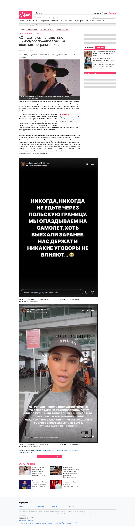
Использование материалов (73, 522)
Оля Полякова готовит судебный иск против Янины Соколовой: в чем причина (104, 54)
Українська (112, 13)
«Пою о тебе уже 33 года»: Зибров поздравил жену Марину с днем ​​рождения (39, 471)
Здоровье (54, 21)
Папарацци (30, 25)
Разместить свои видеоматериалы (57, 522)
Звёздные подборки (47, 29)
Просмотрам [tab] (100, 48)
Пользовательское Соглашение (26, 523)
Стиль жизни (89, 21)
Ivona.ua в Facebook (23, 522)
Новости (22, 25)
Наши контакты (22, 520)
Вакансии (69, 523)
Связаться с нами (44, 522)
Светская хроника (41, 25)
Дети (71, 21)
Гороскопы (100, 21)
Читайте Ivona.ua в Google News (50, 457)
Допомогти (40, 13)
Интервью (52, 25)
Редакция (30, 520)
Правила (36, 522)
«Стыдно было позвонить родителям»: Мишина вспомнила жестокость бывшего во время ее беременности (71, 472)
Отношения (35, 489)
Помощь (31, 522)
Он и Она (63, 21)
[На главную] (47, 17)
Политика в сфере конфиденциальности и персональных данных (50, 523)
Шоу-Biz (30, 21)
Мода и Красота (42, 21)
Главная (22, 21)
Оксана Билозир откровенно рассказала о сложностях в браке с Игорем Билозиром (40, 484)
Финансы (71, 507)
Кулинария (79, 21)
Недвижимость (40, 507)
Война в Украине (32, 29)
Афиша (21, 507)
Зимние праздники (62, 29)
